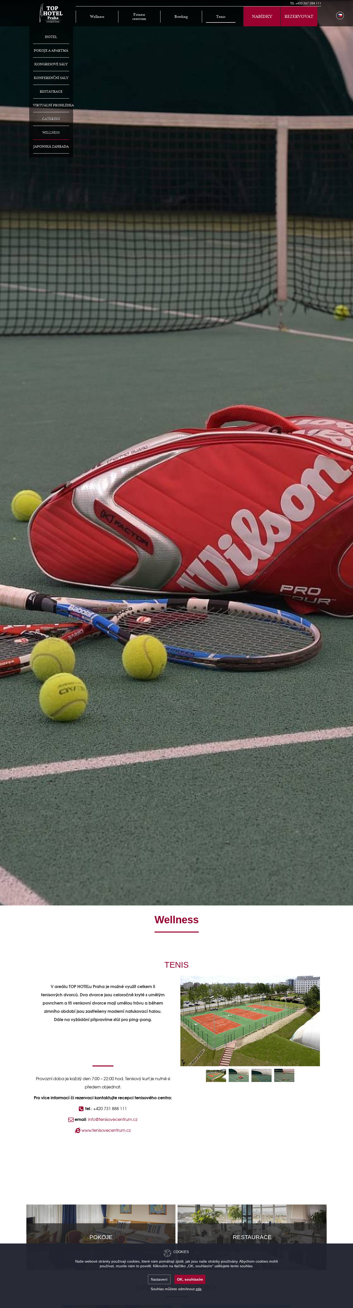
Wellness (97, 17)
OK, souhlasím (190, 1279)
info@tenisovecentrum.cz (112, 1119)
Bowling (181, 17)
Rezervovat (299, 16)
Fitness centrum (139, 17)
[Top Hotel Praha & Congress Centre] (51, 12)
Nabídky (262, 16)
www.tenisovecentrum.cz (105, 1130)
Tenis (220, 17)
